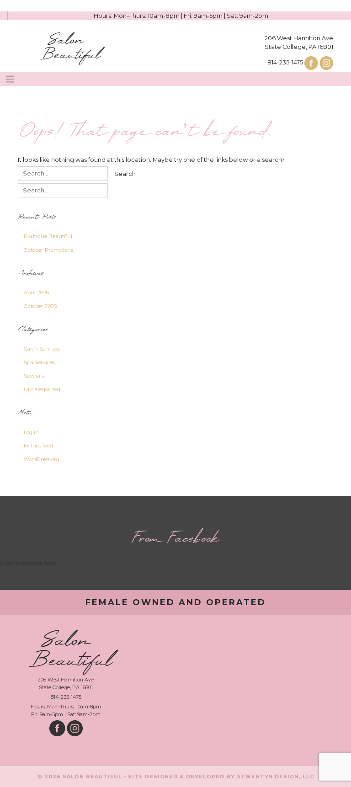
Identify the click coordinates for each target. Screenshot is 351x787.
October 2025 (40, 306)
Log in (31, 432)
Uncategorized (42, 389)
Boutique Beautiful (48, 236)
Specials (34, 375)
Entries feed (38, 445)
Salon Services (41, 349)
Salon (70, 48)
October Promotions (48, 250)
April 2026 (36, 292)
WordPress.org (41, 459)
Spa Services (39, 362)
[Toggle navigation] (10, 79)
